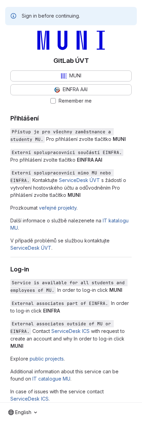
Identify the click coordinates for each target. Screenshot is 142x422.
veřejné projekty (58, 208)
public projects (47, 359)
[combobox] (22, 412)
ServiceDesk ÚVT (79, 180)
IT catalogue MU (51, 379)
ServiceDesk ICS (70, 331)
